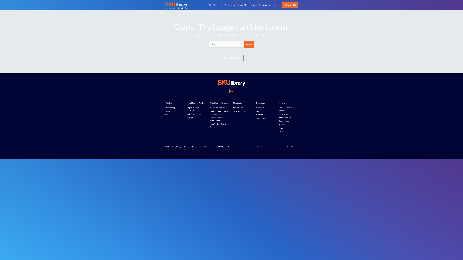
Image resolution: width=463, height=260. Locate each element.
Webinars (259, 115)
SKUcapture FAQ (239, 111)
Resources (263, 5)
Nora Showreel (261, 118)
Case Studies (261, 108)
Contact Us (290, 5)
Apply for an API (285, 118)
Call (286, 131)
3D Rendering (170, 108)
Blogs (258, 111)
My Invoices (283, 114)
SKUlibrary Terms (210, 147)
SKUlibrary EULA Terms (227, 147)
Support (282, 125)
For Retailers (238, 108)
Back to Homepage (232, 58)
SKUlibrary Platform (217, 108)
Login (275, 5)
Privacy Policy (197, 147)
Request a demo (285, 121)
